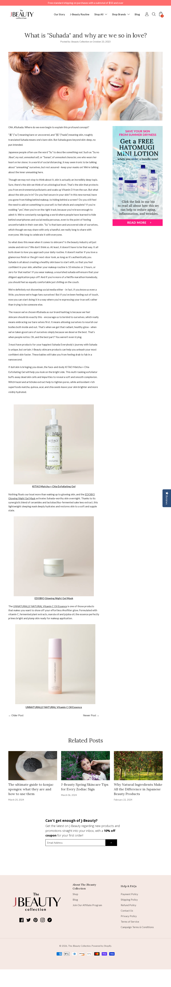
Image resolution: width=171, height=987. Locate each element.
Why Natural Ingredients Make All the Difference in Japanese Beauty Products (138, 789)
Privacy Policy (129, 916)
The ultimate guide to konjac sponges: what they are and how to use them (31, 789)
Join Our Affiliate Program (87, 905)
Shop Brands (119, 14)
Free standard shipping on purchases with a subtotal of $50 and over (85, 2)
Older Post (17, 715)
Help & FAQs (129, 886)
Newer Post (89, 715)
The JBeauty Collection (79, 946)
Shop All (98, 14)
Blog (137, 14)
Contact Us (127, 910)
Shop (75, 894)
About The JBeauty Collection (84, 886)
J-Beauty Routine (79, 14)
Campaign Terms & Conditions (137, 927)
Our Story (59, 14)
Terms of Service (130, 921)
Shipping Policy (129, 899)
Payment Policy (129, 894)
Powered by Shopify (101, 946)
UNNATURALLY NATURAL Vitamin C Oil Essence (40, 606)
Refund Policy (128, 905)
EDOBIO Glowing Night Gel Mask (54, 598)
